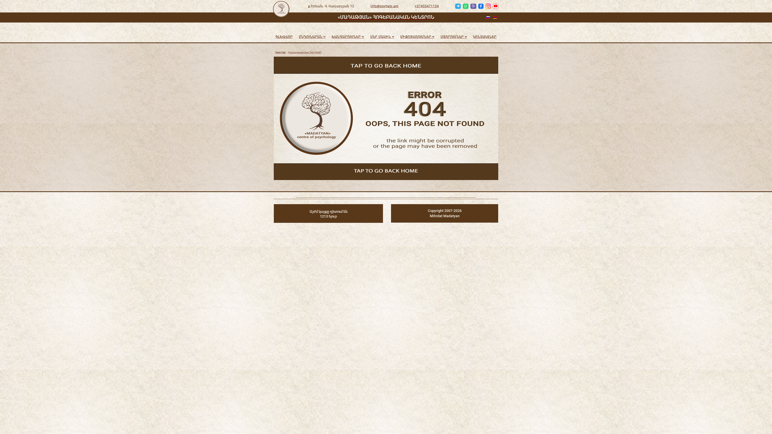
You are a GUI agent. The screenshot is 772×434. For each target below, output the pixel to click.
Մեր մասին (380, 37)
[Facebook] (481, 6)
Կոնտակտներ (485, 37)
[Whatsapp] (465, 6)
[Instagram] (488, 6)
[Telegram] (458, 6)
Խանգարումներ (346, 37)
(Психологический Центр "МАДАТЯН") (298, 52)
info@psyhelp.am (384, 6)
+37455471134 (427, 6)
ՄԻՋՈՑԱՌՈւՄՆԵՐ (415, 37)
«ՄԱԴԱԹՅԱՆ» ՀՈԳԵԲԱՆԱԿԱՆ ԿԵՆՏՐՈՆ (386, 17)
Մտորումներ (452, 37)
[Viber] (473, 6)
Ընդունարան (310, 37)
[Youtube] (495, 6)
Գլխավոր (284, 37)
